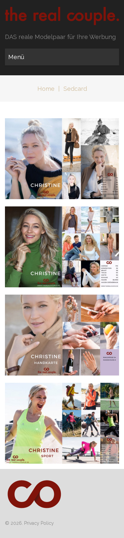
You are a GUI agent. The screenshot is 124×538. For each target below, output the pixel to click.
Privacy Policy (39, 523)
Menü (16, 57)
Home (46, 88)
